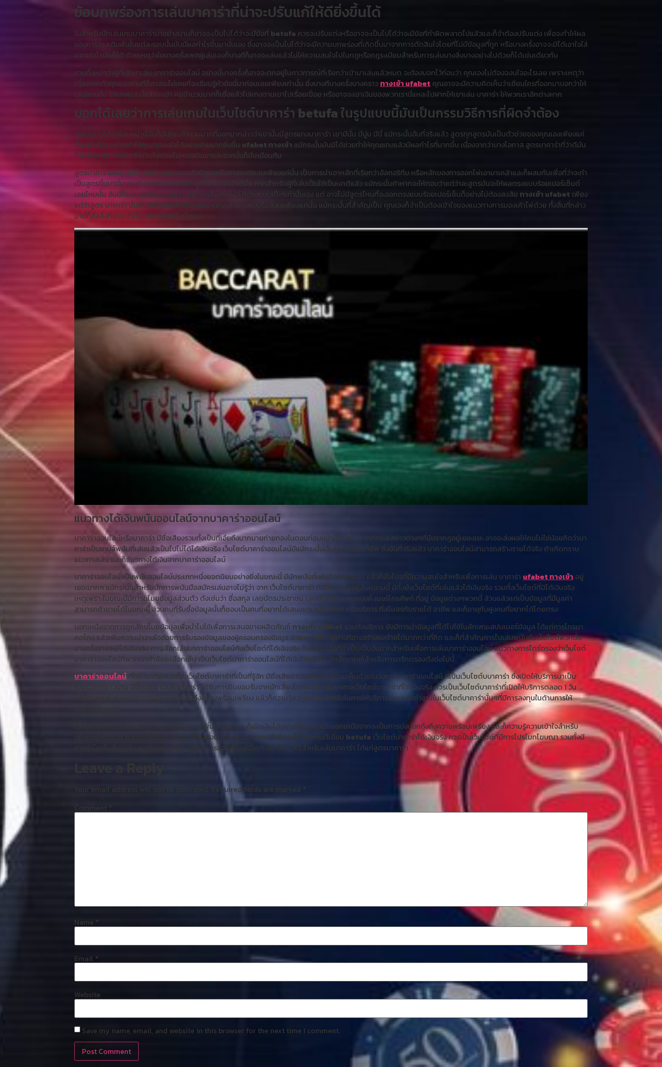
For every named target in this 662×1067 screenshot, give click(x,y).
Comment (93, 807)
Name (86, 922)
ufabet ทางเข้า (548, 576)
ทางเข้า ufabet (405, 83)
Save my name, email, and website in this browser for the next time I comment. (211, 1030)
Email (86, 958)
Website (87, 994)
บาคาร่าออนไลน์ (100, 676)
